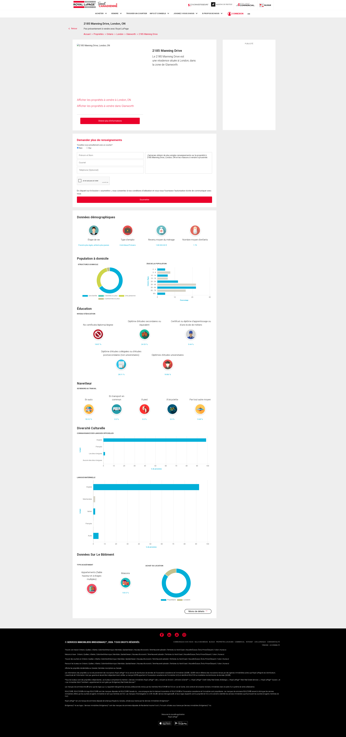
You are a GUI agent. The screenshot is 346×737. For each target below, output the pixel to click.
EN (249, 14)
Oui (89, 148)
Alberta (94, 650)
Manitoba (118, 650)
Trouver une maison (72, 650)
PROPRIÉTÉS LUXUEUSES (224, 642)
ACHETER (99, 13)
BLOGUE (212, 642)
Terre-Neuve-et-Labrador (158, 650)
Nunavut (223, 650)
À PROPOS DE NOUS (210, 13)
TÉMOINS (265, 645)
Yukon (216, 650)
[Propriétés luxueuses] (222, 5)
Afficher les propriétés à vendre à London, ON (104, 100)
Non (80, 148)
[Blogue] (265, 5)
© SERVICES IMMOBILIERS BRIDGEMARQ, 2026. (89, 642)
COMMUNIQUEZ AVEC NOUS (183, 642)
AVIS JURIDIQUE (260, 642)
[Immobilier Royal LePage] (95, 5)
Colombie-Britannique (106, 650)
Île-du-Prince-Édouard (205, 650)
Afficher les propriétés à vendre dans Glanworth (105, 106)
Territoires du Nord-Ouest (176, 650)
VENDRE (114, 13)
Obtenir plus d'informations (110, 121)
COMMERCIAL (240, 642)
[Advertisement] (249, 86)
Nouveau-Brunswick (141, 650)
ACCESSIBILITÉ (275, 645)
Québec (88, 650)
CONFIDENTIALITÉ (273, 642)
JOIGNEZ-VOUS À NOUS (184, 13)
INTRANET (249, 642)
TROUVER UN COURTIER (136, 13)
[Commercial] (245, 5)
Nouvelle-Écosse (191, 650)
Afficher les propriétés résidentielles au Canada (81, 668)
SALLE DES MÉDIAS (201, 642)
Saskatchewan (128, 650)
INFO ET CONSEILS (158, 13)
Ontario (81, 650)
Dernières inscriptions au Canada (109, 668)
